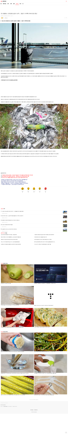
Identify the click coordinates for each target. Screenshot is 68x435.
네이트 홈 (31, 409)
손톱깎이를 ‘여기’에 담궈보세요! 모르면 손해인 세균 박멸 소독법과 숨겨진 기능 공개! (14, 373)
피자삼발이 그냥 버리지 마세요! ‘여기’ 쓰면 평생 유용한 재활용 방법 (45, 373)
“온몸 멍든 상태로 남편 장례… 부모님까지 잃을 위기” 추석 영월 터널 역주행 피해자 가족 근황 (17, 175)
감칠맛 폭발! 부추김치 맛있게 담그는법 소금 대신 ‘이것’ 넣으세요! (44, 351)
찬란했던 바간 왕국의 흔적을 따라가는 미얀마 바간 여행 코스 (11, 220)
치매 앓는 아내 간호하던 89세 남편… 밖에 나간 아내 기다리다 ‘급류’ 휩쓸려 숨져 (14, 179)
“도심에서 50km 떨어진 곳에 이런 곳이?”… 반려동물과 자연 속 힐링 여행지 (13, 211)
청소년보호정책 (10, 406)
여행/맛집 (4, 3)
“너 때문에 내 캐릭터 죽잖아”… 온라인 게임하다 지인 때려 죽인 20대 (12, 184)
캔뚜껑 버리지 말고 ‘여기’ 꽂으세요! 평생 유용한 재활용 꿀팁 (44, 394)
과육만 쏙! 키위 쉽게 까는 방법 (6, 283)
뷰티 (8, 3)
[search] (66, 1)
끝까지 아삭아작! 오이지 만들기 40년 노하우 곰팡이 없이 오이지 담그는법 (13, 394)
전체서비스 (36, 409)
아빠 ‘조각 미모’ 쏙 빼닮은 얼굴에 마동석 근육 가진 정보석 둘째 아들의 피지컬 (14, 177)
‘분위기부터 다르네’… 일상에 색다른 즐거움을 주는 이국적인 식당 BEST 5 (12, 215)
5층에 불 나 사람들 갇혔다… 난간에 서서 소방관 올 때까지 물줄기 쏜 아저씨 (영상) (14, 183)
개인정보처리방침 (5, 406)
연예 (11, 3)
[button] (66, 432)
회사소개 (2, 406)
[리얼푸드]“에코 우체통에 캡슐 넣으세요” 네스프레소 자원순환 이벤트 (12, 327)
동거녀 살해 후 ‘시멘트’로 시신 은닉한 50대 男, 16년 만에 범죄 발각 (12, 180)
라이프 (17, 3)
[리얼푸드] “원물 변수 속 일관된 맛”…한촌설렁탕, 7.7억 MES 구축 (44, 283)
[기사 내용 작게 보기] (65, 18)
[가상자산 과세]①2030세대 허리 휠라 (7, 224)
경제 (14, 3)
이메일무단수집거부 (14, 406)
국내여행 (3, 213)
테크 (20, 3)
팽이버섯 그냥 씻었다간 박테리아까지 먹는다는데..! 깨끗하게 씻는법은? (12, 351)
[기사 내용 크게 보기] (66, 18)
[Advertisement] (34, 8)
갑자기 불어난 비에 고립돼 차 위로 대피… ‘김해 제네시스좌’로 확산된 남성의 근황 (15, 176)
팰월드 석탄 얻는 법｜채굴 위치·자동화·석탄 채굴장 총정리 (43, 305)
